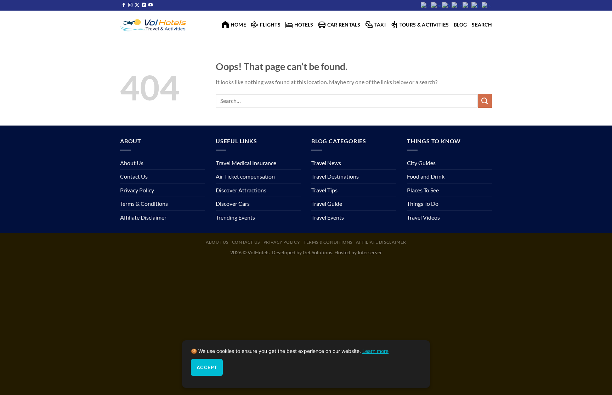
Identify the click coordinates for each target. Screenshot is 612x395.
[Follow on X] (137, 5)
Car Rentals (344, 25)
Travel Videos (423, 217)
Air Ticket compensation (245, 176)
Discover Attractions (241, 190)
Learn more (375, 351)
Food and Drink (425, 176)
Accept (207, 367)
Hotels (303, 25)
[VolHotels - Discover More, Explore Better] (154, 24)
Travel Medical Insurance (246, 162)
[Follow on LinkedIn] (144, 5)
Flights (270, 25)
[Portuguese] (476, 5)
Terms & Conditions (144, 203)
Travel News (326, 162)
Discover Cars (233, 203)
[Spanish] (487, 5)
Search (482, 25)
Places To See (423, 190)
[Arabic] (426, 5)
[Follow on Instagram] (130, 5)
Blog (460, 25)
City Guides (421, 162)
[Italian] (467, 5)
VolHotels (259, 252)
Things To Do (422, 203)
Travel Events (327, 217)
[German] (457, 5)
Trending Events (235, 217)
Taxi (380, 25)
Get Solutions (317, 252)
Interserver (370, 252)
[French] (447, 5)
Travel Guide (326, 203)
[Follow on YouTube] (150, 5)
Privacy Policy (137, 190)
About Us (131, 162)
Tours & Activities (424, 25)
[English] (436, 5)
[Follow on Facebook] (123, 5)
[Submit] (485, 101)
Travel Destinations (335, 176)
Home (238, 25)
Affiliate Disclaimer (143, 217)
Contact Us (134, 176)
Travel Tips (324, 190)
